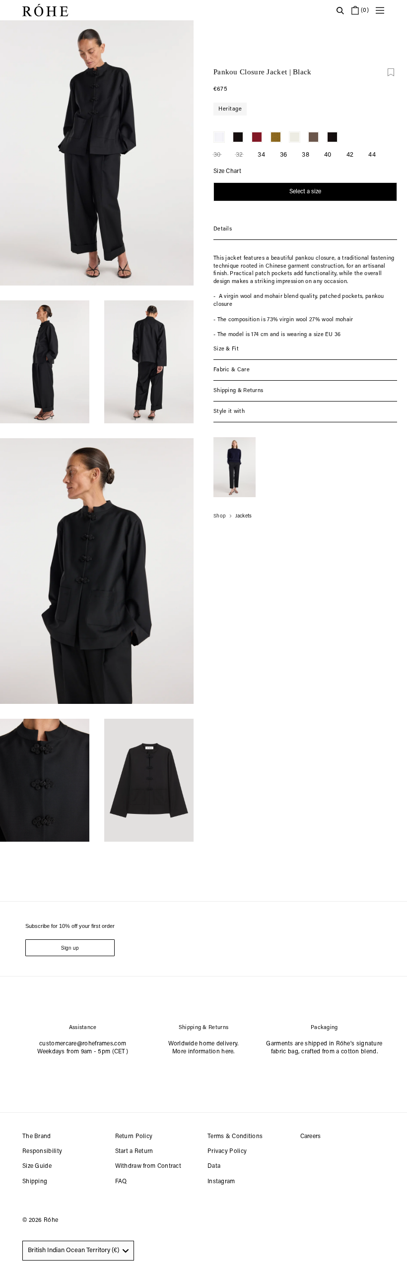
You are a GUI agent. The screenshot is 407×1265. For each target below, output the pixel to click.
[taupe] (313, 137)
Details (222, 229)
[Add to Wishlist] (391, 72)
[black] (238, 137)
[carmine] (257, 137)
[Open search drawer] (340, 10)
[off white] (294, 137)
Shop (219, 516)
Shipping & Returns (238, 391)
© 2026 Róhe (40, 1220)
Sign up (70, 947)
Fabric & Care (231, 370)
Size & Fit (226, 349)
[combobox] (78, 1251)
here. (228, 1052)
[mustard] (275, 137)
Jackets (243, 516)
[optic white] (219, 137)
